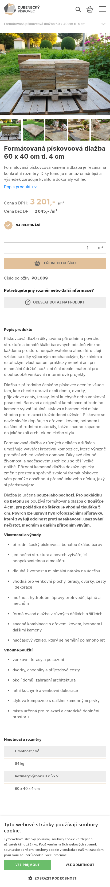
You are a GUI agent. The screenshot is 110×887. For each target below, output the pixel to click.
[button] (55, 878)
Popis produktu (19, 186)
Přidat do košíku (59, 263)
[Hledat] (78, 9)
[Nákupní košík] (89, 9)
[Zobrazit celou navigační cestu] (103, 24)
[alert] (55, 851)
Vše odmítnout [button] (80, 865)
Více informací (56, 855)
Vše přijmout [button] (27, 865)
